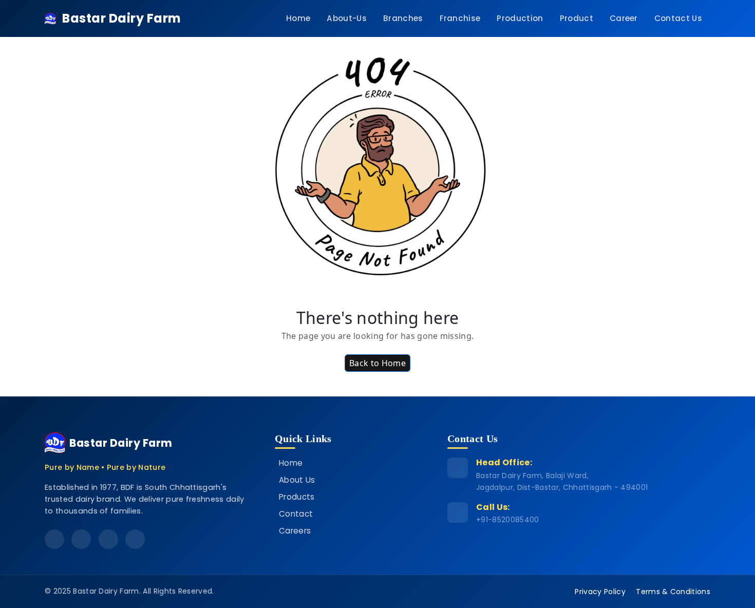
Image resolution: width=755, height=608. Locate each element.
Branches (403, 18)
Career (624, 18)
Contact (296, 513)
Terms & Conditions (673, 591)
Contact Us (678, 18)
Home (298, 18)
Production (520, 18)
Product (576, 18)
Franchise (460, 18)
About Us (297, 479)
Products (297, 496)
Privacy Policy (600, 591)
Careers (295, 530)
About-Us (347, 18)
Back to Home (377, 363)
